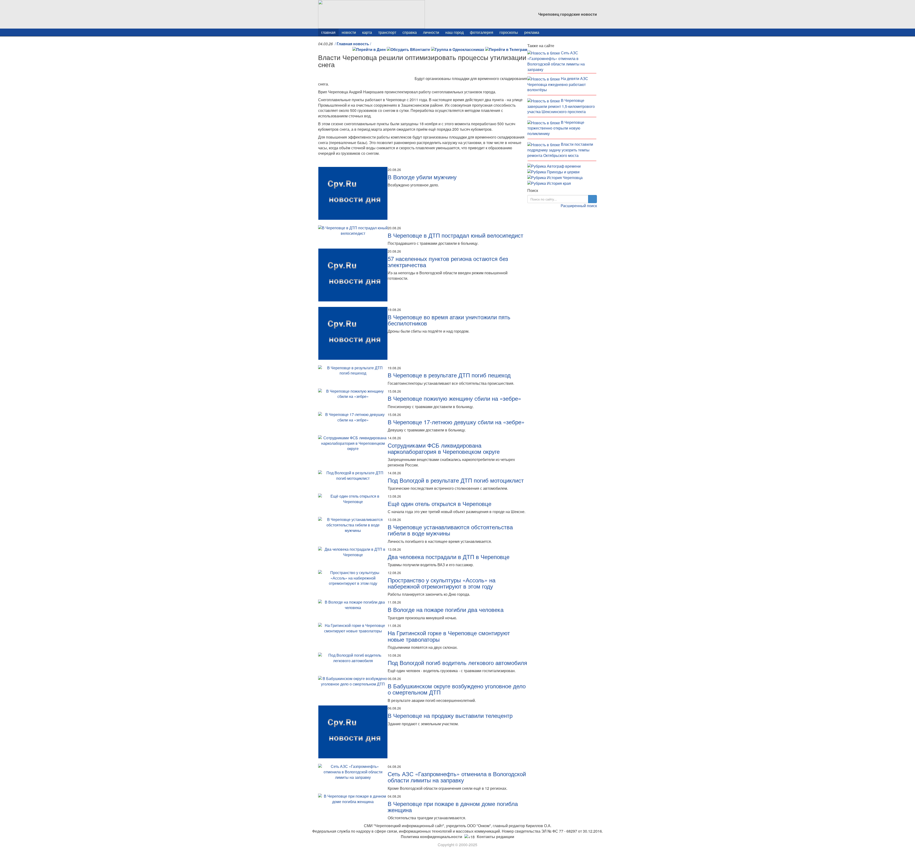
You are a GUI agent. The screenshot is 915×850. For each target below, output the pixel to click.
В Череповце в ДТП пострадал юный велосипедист (455, 235)
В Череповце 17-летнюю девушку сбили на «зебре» (456, 422)
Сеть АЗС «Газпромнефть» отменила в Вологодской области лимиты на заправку (457, 777)
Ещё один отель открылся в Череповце (439, 503)
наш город (454, 32)
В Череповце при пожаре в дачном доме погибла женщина (453, 806)
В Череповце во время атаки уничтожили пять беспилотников (449, 320)
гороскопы (508, 32)
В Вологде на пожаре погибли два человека (445, 609)
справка (409, 32)
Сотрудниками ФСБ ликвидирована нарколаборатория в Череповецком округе (444, 448)
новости (349, 32)
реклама (531, 32)
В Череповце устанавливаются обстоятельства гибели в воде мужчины (450, 530)
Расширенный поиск (579, 205)
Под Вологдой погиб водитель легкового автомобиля (457, 662)
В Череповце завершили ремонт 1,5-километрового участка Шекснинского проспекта (561, 106)
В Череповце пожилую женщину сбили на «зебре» (454, 398)
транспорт (387, 32)
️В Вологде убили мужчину (422, 177)
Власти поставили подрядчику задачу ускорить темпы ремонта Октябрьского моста (560, 149)
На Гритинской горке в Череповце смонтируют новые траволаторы (449, 636)
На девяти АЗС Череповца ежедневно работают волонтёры (557, 84)
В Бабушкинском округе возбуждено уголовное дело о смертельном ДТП (457, 689)
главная (328, 32)
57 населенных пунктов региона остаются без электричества (448, 261)
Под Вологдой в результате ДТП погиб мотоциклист (456, 480)
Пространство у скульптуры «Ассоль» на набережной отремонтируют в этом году (441, 583)
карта (367, 32)
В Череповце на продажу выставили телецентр (450, 715)
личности (431, 32)
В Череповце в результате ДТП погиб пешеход (449, 375)
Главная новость (353, 43)
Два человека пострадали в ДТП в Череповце (448, 556)
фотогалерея (481, 32)
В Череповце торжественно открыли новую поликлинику (555, 128)
